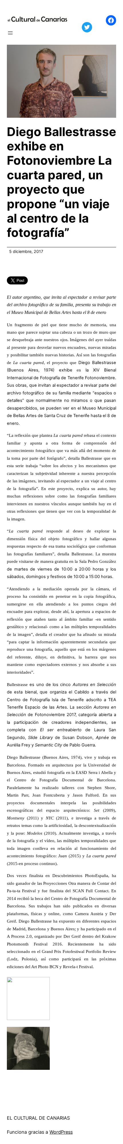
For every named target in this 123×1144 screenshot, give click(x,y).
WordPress (61, 1132)
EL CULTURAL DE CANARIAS (38, 1118)
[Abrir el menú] (10, 33)
